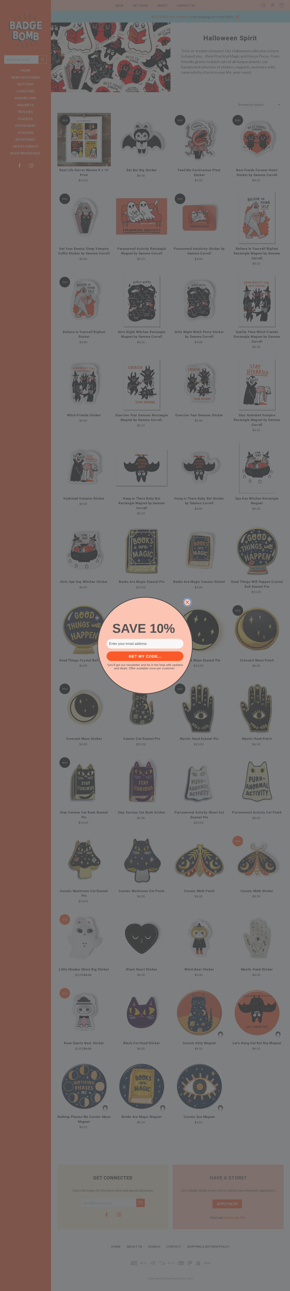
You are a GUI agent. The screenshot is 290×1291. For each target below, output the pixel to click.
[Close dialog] (187, 602)
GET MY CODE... (145, 656)
